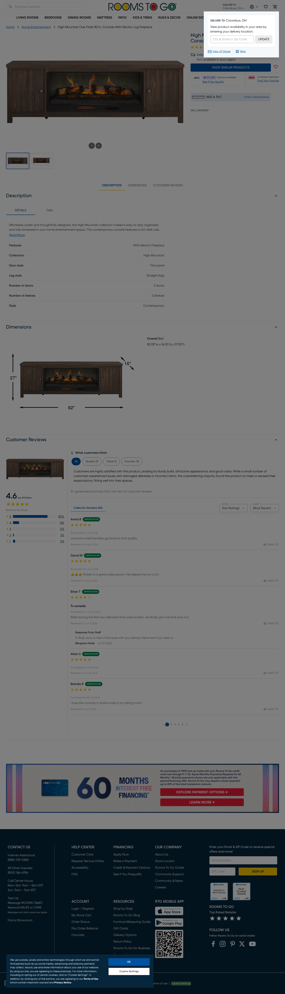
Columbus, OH (236, 20)
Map (243, 51)
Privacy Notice (62, 982)
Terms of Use (91, 979)
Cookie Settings (129, 971)
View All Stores (221, 51)
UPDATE (263, 39)
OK (129, 962)
